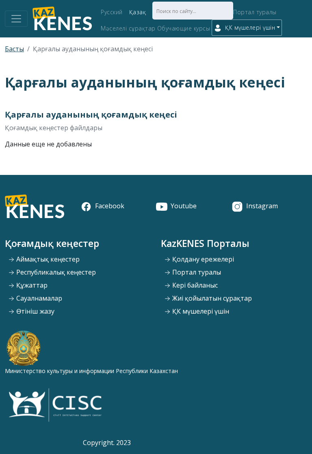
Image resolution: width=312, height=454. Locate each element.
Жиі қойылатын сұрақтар (211, 298)
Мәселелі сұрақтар (128, 28)
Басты (14, 48)
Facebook (109, 205)
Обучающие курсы (183, 28)
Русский (112, 12)
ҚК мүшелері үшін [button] (250, 27)
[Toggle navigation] (16, 19)
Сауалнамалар (38, 298)
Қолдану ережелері (202, 259)
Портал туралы (255, 12)
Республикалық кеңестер (55, 272)
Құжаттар (31, 285)
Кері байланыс (194, 285)
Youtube (184, 205)
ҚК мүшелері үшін (200, 311)
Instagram (262, 205)
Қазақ (137, 12)
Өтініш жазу (34, 311)
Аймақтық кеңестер (47, 259)
